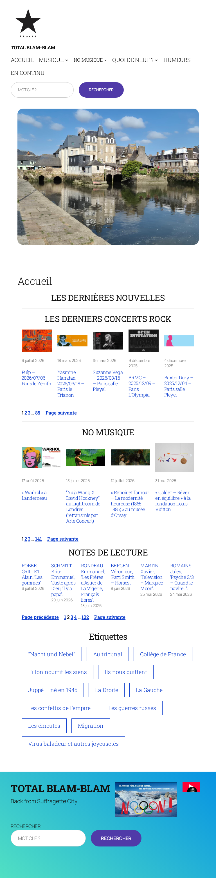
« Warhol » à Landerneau (34, 495)
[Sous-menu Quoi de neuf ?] (156, 60)
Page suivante (61, 412)
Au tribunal (107, 654)
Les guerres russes (132, 707)
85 (37, 412)
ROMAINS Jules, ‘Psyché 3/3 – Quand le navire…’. (182, 577)
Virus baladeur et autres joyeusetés (73, 743)
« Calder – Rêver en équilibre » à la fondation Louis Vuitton (173, 501)
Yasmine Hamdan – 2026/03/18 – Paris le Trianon (70, 383)
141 (38, 539)
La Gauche (149, 689)
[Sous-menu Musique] (66, 60)
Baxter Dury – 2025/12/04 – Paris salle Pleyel (179, 386)
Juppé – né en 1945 (52, 689)
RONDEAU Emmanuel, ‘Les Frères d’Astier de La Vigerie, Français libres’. (93, 583)
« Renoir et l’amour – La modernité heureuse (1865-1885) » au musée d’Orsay (130, 504)
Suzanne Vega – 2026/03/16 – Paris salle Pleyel (108, 380)
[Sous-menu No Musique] (105, 59)
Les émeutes (44, 725)
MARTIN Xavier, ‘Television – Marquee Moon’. (151, 577)
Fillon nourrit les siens (57, 671)
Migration (91, 725)
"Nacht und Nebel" (51, 654)
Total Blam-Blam (33, 47)
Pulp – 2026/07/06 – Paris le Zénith (36, 378)
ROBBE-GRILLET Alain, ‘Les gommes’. (32, 574)
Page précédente (40, 617)
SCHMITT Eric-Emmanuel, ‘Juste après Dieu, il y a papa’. (63, 580)
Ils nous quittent (126, 671)
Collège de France (163, 654)
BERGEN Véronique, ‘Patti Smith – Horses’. (123, 574)
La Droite (106, 689)
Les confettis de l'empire (59, 707)
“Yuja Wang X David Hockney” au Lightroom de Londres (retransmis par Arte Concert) (83, 507)
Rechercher (101, 89)
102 (85, 617)
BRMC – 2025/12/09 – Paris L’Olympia (142, 386)
